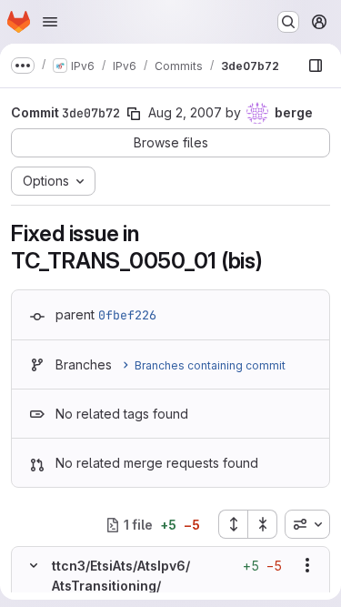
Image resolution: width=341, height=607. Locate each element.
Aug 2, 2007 (185, 112)
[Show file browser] (315, 65)
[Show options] (307, 565)
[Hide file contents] (34, 565)
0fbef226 (127, 315)
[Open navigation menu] (50, 21)
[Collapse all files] (262, 524)
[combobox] (307, 524)
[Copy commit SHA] (134, 114)
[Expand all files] (232, 524)
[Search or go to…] (288, 22)
